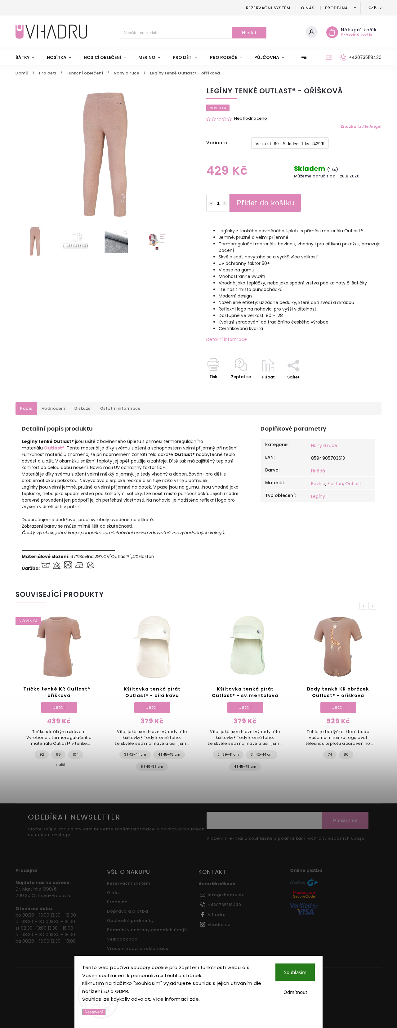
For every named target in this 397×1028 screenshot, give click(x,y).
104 (75, 754)
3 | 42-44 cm (135, 754)
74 (330, 754)
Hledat (249, 32)
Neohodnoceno (250, 119)
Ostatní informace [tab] (120, 408)
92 (41, 754)
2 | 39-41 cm (228, 754)
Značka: (361, 126)
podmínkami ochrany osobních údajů (321, 838)
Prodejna (336, 8)
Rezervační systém (268, 8)
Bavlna (318, 483)
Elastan (335, 483)
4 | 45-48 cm (169, 754)
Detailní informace (226, 339)
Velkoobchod (122, 939)
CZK (372, 7)
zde (194, 999)
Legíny (318, 496)
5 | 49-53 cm (152, 766)
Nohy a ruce (324, 445)
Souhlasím (295, 972)
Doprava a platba (127, 911)
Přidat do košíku (265, 203)
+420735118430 (224, 904)
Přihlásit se (345, 820)
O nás (307, 8)
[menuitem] (28, 57)
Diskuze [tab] (82, 408)
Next (373, 605)
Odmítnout (295, 992)
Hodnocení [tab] (53, 408)
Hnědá (318, 471)
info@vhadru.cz (226, 894)
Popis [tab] (26, 408)
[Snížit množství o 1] (211, 203)
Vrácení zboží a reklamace (138, 948)
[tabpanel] (59, 694)
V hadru (217, 914)
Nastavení (94, 1012)
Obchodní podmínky (130, 920)
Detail (59, 707)
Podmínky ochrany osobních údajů (147, 929)
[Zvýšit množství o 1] (225, 203)
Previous (364, 605)
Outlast (353, 483)
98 (58, 754)
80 (346, 754)
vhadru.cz (219, 924)
